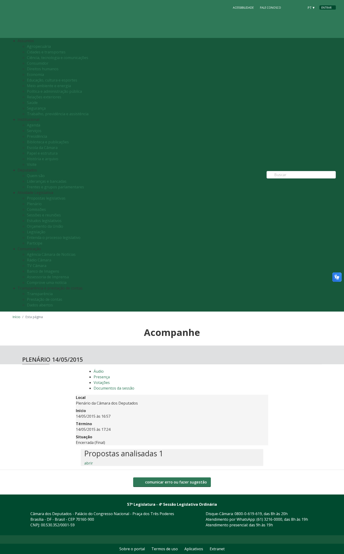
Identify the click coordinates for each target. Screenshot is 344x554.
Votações (102, 382)
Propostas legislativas (46, 198)
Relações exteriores (44, 97)
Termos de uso (164, 548)
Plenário (34, 203)
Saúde (32, 102)
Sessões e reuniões (44, 215)
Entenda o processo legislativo (54, 237)
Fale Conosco (270, 8)
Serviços (34, 130)
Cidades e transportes (46, 52)
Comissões (36, 209)
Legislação (36, 231)
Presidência (37, 136)
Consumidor (37, 63)
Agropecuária (39, 46)
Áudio (99, 371)
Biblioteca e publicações (48, 142)
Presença (102, 376)
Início (16, 317)
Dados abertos (40, 305)
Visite (32, 164)
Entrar (326, 8)
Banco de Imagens (43, 271)
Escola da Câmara (42, 147)
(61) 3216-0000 (269, 519)
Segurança (36, 108)
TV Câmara (36, 265)
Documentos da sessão (114, 388)
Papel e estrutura (42, 153)
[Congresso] (290, 7)
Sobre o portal (132, 548)
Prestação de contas (44, 299)
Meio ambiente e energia (49, 85)
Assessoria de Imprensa (48, 276)
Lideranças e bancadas (46, 181)
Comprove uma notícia (46, 282)
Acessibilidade (243, 8)
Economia (35, 74)
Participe (34, 243)
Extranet (217, 548)
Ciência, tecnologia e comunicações (57, 57)
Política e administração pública (54, 91)
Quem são (36, 175)
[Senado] (299, 7)
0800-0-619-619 (248, 513)
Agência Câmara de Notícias (51, 254)
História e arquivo (42, 158)
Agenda (33, 125)
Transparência (40, 293)
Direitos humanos (43, 68)
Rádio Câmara (39, 260)
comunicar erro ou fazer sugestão (175, 482)
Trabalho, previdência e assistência (57, 113)
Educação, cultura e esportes (52, 80)
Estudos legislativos (44, 220)
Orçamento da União (45, 226)
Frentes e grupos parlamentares (55, 187)
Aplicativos (193, 548)
